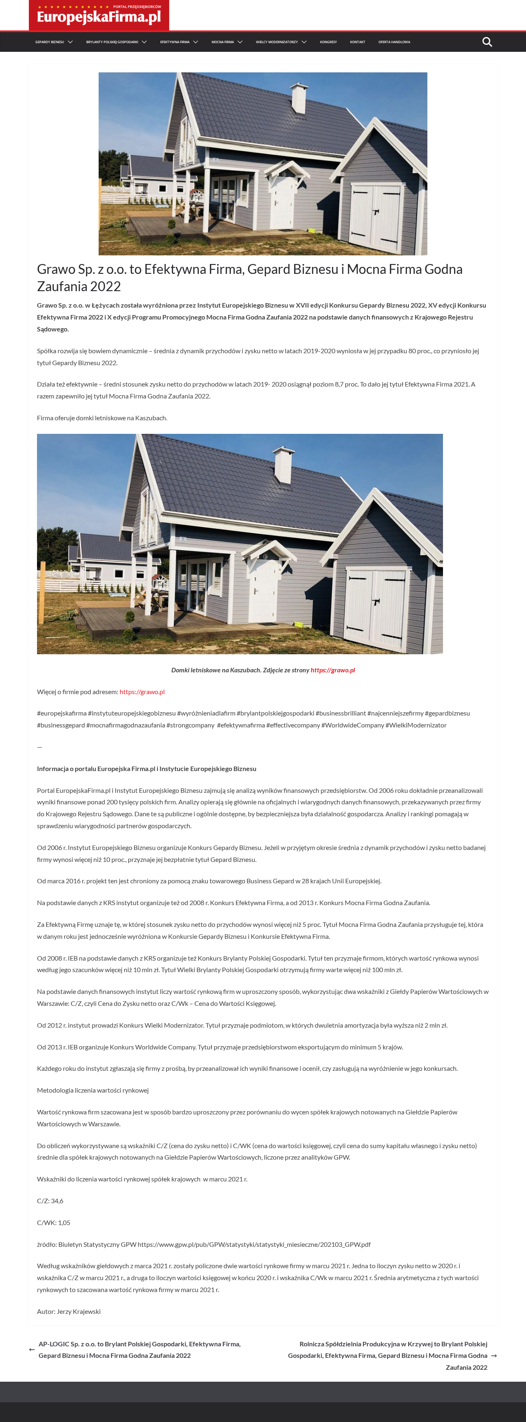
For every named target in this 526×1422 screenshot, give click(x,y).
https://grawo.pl (333, 670)
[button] (68, 42)
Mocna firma (223, 41)
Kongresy (328, 41)
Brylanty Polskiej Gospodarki (112, 41)
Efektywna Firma (174, 41)
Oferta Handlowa (394, 41)
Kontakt (357, 41)
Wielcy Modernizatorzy (277, 41)
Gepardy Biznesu (49, 41)
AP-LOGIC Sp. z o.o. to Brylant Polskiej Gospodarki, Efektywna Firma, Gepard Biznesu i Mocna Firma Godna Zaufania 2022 (140, 1349)
